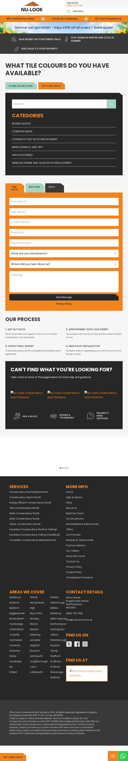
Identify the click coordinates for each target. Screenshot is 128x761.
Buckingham (16, 618)
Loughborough (39, 661)
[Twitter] (69, 643)
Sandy (54, 650)
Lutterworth (36, 672)
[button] (60, 469)
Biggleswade (17, 613)
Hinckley (34, 618)
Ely (10, 666)
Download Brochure (21, 86)
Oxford (54, 634)
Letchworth (36, 656)
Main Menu (78, 11)
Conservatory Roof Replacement (35, 139)
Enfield (13, 672)
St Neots (55, 666)
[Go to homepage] (32, 8)
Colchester (15, 640)
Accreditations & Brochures (82, 524)
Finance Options (76, 545)
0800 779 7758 (74, 5)
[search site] (111, 103)
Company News (22, 131)
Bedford (14, 608)
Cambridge (16, 624)
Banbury (14, 602)
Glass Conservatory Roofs (24, 524)
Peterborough (58, 640)
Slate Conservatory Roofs (24, 513)
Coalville (14, 634)
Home (69, 492)
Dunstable (15, 661)
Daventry (14, 650)
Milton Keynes (58, 618)
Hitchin (34, 624)
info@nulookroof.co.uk (79, 619)
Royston (55, 645)
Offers (69, 529)
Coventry (14, 645)
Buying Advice (21, 123)
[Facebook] (77, 643)
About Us (71, 508)
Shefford (55, 656)
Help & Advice (74, 497)
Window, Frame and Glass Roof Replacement (42, 163)
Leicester (35, 640)
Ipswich (34, 629)
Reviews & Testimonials (79, 540)
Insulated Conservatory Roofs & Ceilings (33, 529)
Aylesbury (15, 597)
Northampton (58, 624)
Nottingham (57, 629)
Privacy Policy (64, 303)
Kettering (35, 634)
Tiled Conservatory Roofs (24, 508)
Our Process (73, 534)
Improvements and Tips (27, 147)
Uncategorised (22, 155)
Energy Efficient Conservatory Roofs (30, 502)
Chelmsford (16, 629)
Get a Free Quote (13, 757)
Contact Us (72, 561)
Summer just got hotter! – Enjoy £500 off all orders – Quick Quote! (64, 27)
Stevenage (56, 672)
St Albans (55, 661)
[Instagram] (85, 643)
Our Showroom (75, 518)
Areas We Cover (75, 556)
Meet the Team (75, 513)
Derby (12, 656)
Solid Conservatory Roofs (24, 518)
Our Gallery (72, 550)
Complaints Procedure (79, 577)
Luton (33, 666)
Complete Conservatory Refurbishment (32, 540)
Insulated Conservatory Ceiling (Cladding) (34, 534)
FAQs (69, 502)
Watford (55, 677)
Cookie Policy (74, 572)
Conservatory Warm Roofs (25, 497)
